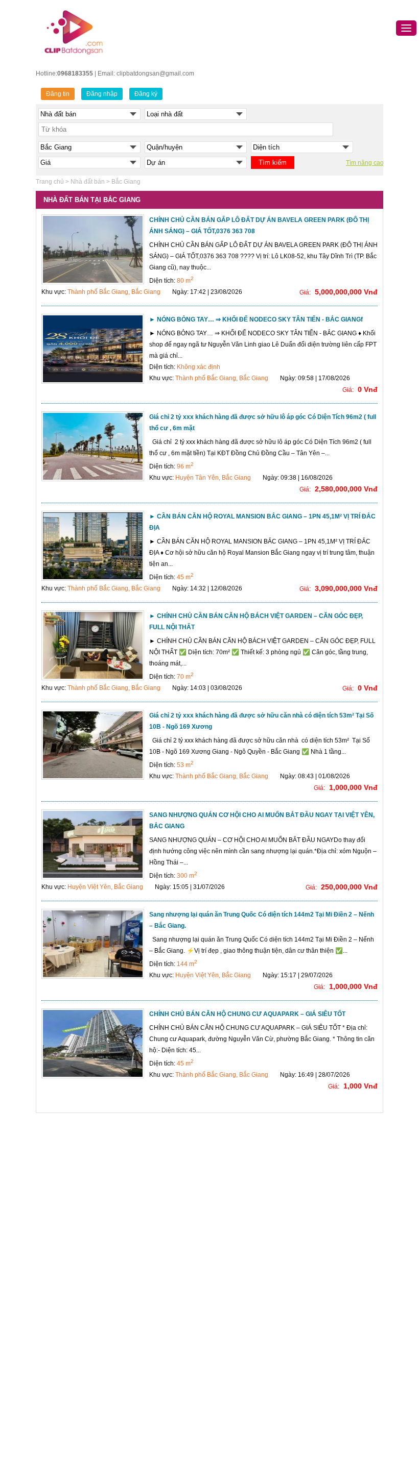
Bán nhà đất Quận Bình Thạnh (169, 1341)
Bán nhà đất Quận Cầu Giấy (81, 1206)
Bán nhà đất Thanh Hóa (246, 1315)
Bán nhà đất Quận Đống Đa (80, 1219)
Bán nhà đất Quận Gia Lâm (79, 1385)
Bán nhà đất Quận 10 (157, 1290)
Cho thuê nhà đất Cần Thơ (329, 1239)
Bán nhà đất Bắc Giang (245, 1290)
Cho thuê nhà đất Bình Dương (334, 1290)
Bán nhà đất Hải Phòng (245, 1226)
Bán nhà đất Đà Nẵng (243, 1200)
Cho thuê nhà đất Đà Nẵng (329, 1226)
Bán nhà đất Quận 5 (155, 1239)
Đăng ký (145, 93)
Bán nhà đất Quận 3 (155, 1213)
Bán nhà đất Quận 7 (155, 1264)
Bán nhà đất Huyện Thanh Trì (82, 1436)
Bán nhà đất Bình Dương (248, 1353)
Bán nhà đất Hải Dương (246, 1277)
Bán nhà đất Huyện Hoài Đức (82, 1398)
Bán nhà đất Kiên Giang (246, 1404)
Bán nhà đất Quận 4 (155, 1226)
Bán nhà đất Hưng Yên (245, 1264)
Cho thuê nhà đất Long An (328, 1404)
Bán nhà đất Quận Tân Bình (165, 1379)
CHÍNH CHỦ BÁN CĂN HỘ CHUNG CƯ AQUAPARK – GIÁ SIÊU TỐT (247, 1014)
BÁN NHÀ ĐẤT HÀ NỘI (74, 1155)
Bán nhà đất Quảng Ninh (247, 1239)
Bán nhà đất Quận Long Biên (81, 1296)
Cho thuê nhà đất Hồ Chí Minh (334, 1213)
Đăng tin (57, 93)
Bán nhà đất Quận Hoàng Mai (82, 1283)
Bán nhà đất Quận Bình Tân (165, 1328)
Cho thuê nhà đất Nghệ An (328, 1379)
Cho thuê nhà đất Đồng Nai (330, 1366)
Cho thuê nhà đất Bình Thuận (333, 1353)
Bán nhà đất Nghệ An (242, 1379)
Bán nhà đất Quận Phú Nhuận (169, 1366)
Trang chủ (50, 181)
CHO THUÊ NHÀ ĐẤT (322, 1155)
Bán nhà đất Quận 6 (155, 1251)
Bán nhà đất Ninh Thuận (247, 1392)
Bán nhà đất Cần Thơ (243, 1213)
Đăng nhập (102, 93)
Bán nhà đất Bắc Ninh (243, 1251)
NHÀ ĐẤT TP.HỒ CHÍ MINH (165, 1155)
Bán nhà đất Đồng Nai (244, 1366)
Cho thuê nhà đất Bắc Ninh (329, 1277)
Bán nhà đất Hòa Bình (243, 1302)
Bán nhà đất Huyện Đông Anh (82, 1372)
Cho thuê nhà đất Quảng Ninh (333, 1264)
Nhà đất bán (88, 181)
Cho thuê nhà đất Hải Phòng (331, 1251)
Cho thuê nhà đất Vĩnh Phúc (331, 1417)
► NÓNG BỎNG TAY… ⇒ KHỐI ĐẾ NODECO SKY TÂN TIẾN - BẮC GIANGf (256, 319)
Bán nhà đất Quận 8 (155, 1277)
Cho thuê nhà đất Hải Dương (332, 1302)
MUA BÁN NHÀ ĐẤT (241, 1155)
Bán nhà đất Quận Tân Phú (165, 1392)
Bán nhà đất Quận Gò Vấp (163, 1353)
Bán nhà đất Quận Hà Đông (80, 1232)
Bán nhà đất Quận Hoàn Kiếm (83, 1270)
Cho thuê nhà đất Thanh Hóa (332, 1315)
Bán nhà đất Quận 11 (156, 1302)
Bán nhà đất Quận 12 (157, 1315)
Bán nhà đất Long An (242, 1417)
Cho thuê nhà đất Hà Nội (326, 1200)
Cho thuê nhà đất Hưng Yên (331, 1392)
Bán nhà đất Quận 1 (155, 1200)
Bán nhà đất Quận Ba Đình (78, 1168)
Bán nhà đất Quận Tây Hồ (77, 1334)
